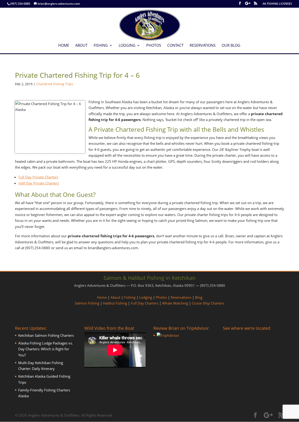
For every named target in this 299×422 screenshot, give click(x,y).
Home (63, 46)
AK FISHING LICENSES (277, 4)
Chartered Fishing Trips (54, 84)
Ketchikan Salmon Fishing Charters (46, 335)
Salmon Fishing (87, 303)
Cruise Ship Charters (208, 303)
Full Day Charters (144, 303)
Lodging (127, 46)
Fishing (101, 46)
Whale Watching (175, 303)
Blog (198, 297)
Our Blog (231, 46)
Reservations (203, 46)
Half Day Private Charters (38, 183)
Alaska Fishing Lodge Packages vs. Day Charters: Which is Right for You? (45, 349)
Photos (153, 46)
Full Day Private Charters (38, 177)
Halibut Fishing (115, 303)
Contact (175, 46)
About (81, 46)
